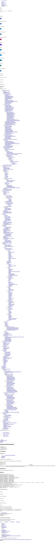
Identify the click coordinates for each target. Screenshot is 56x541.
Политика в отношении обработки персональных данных (22, 539)
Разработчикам (4, 530)
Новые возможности (5, 532)
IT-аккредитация (4, 536)
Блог (2, 3)
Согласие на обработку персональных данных (7, 539)
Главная (3, 2)
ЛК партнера (4, 4)
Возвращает (3, 456)
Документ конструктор (3, 440)
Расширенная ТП (4, 5)
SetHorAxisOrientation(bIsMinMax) (10, 455)
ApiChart (1, 442)
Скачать (3, 6)
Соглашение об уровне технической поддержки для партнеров (11, 535)
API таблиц (2, 441)
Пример (3, 457)
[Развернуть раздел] (2, 90)
